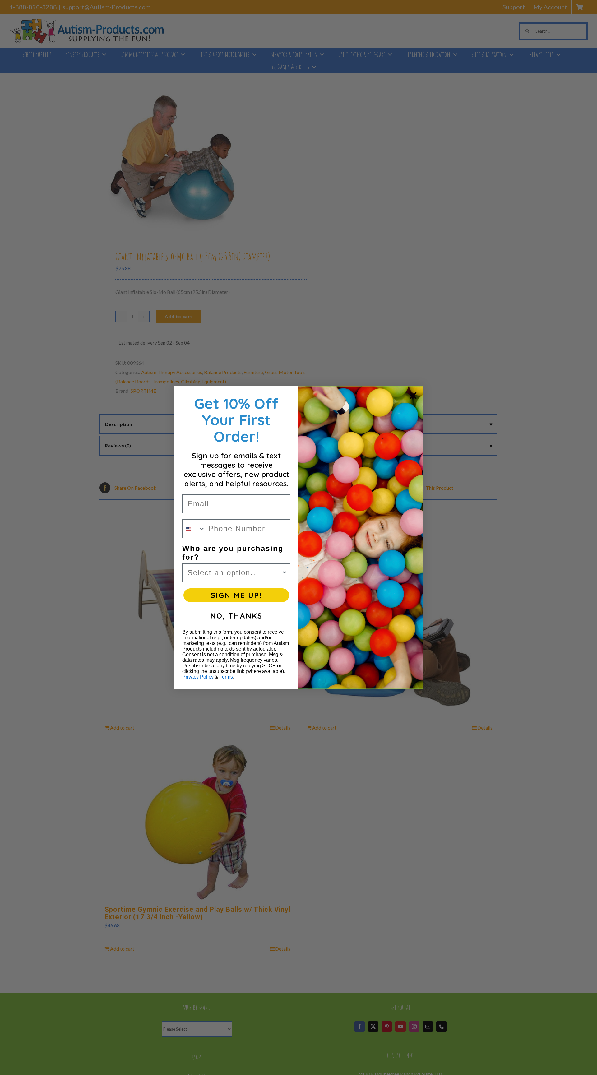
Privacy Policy (198, 676)
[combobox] (194, 529)
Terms (226, 676)
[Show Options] (284, 573)
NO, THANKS (236, 615)
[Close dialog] (413, 395)
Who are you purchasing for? (233, 552)
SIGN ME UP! (236, 595)
